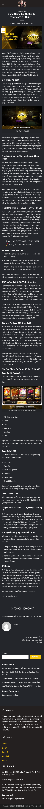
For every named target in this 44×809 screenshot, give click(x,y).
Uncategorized (22, 11)
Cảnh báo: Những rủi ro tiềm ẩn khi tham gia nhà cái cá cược (32, 640)
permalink (39, 616)
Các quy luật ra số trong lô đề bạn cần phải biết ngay (21, 668)
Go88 (4, 53)
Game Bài (5, 756)
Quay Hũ (5, 752)
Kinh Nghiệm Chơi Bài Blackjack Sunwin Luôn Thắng (21, 682)
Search (4, 653)
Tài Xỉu (4, 744)
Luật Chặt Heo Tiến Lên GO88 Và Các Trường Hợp (20, 679)
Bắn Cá (4, 760)
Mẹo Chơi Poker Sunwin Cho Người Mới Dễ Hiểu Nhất (21, 686)
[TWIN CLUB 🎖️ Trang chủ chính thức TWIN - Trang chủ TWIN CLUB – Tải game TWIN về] (22, 3)
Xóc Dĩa (4, 748)
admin (33, 23)
